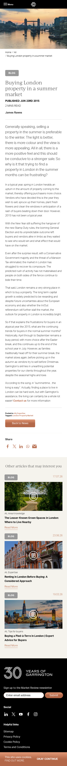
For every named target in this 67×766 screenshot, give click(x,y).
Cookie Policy (12, 742)
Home (8, 52)
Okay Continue (47, 759)
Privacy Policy (12, 736)
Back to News (20, 423)
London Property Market (22, 416)
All (15, 52)
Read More (11, 527)
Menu (10, 4)
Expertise (21, 413)
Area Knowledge (16, 513)
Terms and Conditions (17, 747)
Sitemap (9, 731)
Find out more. (15, 760)
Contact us (20, 400)
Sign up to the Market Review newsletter (28, 688)
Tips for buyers (15, 631)
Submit (54, 695)
